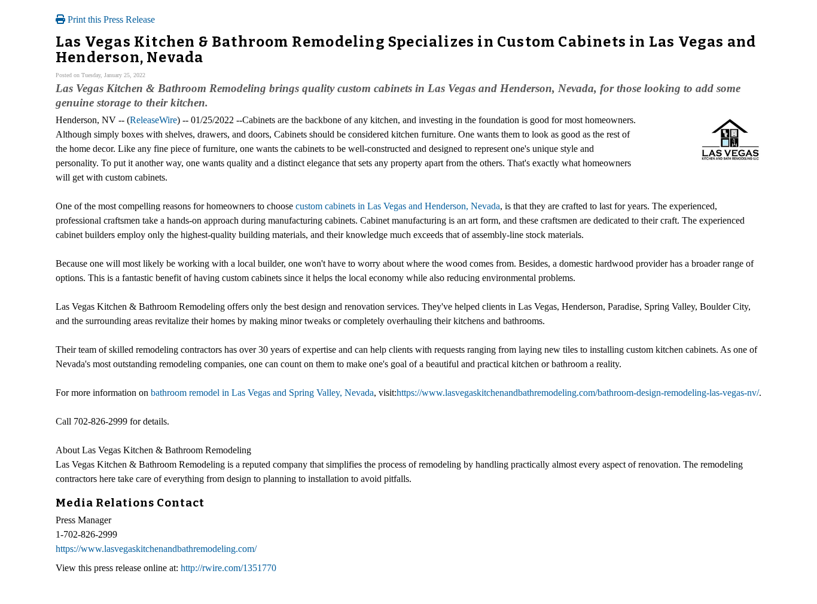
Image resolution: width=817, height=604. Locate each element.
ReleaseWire (153, 120)
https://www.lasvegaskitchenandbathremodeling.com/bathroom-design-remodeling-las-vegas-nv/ (578, 393)
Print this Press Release (110, 19)
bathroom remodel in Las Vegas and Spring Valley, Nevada (262, 393)
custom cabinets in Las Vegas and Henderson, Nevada (397, 206)
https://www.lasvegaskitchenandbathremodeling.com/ (156, 549)
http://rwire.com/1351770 (228, 568)
